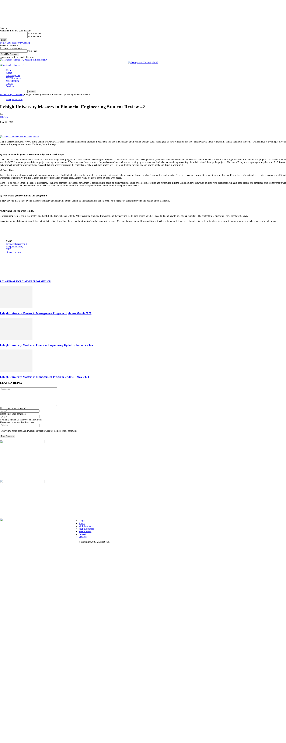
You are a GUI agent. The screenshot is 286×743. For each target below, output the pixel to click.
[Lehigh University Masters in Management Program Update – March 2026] (16, 307)
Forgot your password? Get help (15, 42)
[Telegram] (48, 127)
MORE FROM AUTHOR (38, 281)
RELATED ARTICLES (12, 281)
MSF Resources (13, 78)
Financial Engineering (16, 244)
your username (34, 33)
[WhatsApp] (37, 127)
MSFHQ (4, 117)
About (9, 73)
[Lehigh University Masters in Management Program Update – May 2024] (16, 371)
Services (10, 86)
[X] (16, 127)
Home (9, 70)
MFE (8, 249)
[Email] (69, 127)
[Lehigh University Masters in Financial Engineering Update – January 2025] (16, 339)
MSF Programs (13, 75)
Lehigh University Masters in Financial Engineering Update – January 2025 (46, 345)
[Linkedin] (26, 127)
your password (34, 36)
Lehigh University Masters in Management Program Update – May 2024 (44, 376)
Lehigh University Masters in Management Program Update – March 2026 (45, 313)
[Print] (80, 127)
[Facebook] (5, 127)
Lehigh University (15, 94)
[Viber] (58, 127)
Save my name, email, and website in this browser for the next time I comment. (40, 431)
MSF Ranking (12, 81)
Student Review (13, 252)
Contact (9, 83)
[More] (91, 127)
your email (33, 51)
